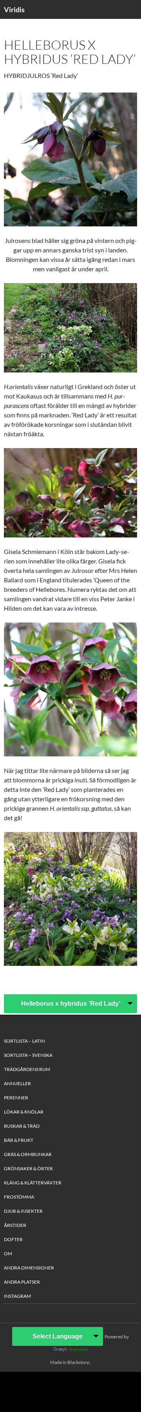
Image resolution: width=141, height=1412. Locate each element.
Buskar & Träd (22, 1126)
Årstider (15, 1225)
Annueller (17, 1083)
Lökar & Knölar (23, 1112)
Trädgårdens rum (27, 1069)
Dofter (13, 1239)
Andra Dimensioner (29, 1268)
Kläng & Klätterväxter (32, 1183)
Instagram (17, 1296)
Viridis (14, 9)
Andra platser (22, 1282)
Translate (78, 1349)
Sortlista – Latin (24, 1041)
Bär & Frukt (18, 1140)
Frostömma (19, 1197)
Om (8, 1253)
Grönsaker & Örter (28, 1168)
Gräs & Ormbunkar (28, 1154)
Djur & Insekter (23, 1211)
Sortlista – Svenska (28, 1055)
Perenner (16, 1098)
